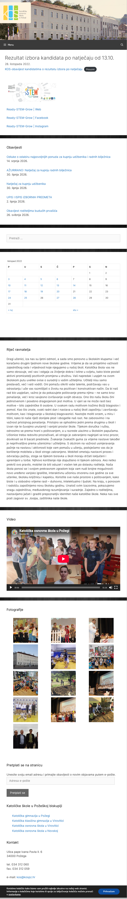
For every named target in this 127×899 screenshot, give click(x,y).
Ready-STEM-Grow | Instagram (27, 126)
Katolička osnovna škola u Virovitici (35, 825)
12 (41, 285)
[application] (63, 559)
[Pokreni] (11, 587)
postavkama (14, 894)
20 (58, 291)
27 (58, 297)
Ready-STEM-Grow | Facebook (27, 117)
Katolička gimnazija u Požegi (31, 815)
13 (58, 285)
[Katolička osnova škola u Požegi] (63, 19)
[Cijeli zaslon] (116, 587)
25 (25, 297)
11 (25, 285)
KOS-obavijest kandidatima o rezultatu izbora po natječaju (43, 69)
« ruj (10, 310)
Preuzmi (90, 69)
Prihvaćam (109, 891)
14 (74, 285)
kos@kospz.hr (26, 877)
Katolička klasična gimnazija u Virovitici (38, 820)
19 (41, 291)
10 (9, 285)
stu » (75, 310)
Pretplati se (17, 792)
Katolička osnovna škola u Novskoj (35, 830)
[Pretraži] (122, 45)
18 (25, 291)
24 (9, 297)
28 (74, 297)
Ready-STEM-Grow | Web (24, 109)
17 (9, 291)
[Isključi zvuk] (110, 587)
